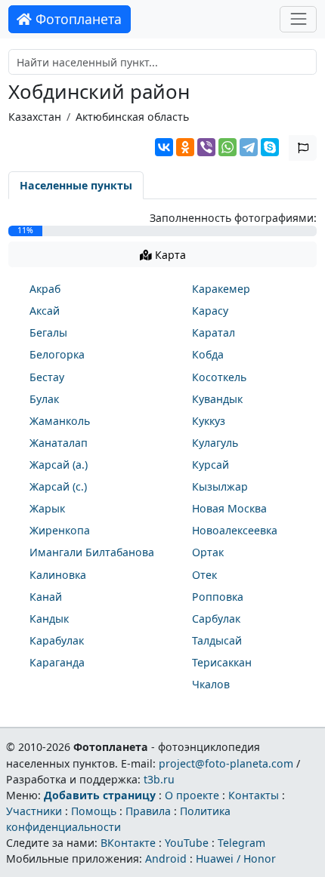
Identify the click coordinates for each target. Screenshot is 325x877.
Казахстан (34, 116)
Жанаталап (58, 442)
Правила (148, 811)
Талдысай (217, 640)
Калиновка (57, 575)
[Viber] (206, 147)
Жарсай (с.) (58, 486)
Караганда (57, 662)
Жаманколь (59, 421)
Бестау (46, 377)
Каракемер (221, 289)
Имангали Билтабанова (91, 552)
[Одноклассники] (185, 147)
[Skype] (270, 147)
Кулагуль (215, 442)
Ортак (208, 552)
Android (166, 858)
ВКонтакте (128, 842)
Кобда (208, 354)
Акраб (44, 289)
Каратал (213, 332)
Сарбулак (216, 618)
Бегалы (48, 332)
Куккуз (208, 421)
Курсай (210, 464)
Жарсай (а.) (58, 464)
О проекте (192, 795)
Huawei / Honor (236, 858)
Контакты (253, 795)
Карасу (210, 310)
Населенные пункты (76, 185)
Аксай (44, 310)
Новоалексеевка (234, 530)
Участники (34, 811)
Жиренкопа (59, 530)
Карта (169, 255)
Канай (45, 596)
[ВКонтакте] (164, 147)
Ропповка (217, 596)
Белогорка (57, 354)
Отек (204, 575)
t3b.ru (159, 779)
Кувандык (217, 399)
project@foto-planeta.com (226, 763)
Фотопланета (77, 19)
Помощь (93, 811)
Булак (44, 399)
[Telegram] (249, 147)
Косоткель (219, 377)
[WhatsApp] (227, 147)
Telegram (241, 842)
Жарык (47, 508)
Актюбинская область (132, 116)
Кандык (49, 618)
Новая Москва (229, 508)
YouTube (187, 842)
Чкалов (211, 684)
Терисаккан (222, 662)
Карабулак (56, 640)
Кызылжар (220, 486)
